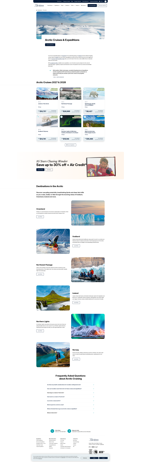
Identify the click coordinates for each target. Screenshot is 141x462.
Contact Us (75, 438)
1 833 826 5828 (93, 5)
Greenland (64, 55)
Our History (49, 169)
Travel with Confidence (53, 443)
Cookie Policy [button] (63, 457)
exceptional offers (54, 63)
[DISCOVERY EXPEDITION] (61, 117)
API (73, 446)
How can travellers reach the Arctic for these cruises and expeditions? (64, 388)
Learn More (40, 216)
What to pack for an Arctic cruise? (55, 404)
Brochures (75, 440)
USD (101, 1)
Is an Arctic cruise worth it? (53, 400)
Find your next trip (102, 5)
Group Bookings (76, 441)
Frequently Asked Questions (65, 446)
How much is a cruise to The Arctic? (56, 396)
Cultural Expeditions (40, 446)
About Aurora (63, 438)
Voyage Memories (52, 444)
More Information (52, 438)
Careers (74, 444)
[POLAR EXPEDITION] (38, 89)
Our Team (62, 440)
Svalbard (80, 55)
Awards (61, 444)
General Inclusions (52, 440)
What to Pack (51, 441)
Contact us (102, 444)
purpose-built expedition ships (58, 58)
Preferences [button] (40, 458)
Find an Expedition (50, 44)
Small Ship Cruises (39, 444)
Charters (74, 443)
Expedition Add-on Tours (40, 443)
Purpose (62, 441)
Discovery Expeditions (40, 441)
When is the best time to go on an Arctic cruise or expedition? (62, 408)
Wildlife (50, 446)
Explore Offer (40, 169)
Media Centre (62, 443)
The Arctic (45, 10)
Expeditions (38, 438)
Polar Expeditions (39, 440)
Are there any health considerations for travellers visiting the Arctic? (64, 384)
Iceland (56, 57)
